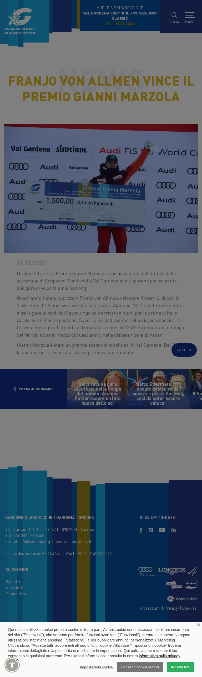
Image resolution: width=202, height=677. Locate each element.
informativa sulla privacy (159, 656)
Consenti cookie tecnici (140, 667)
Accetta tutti (180, 667)
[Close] (17, 659)
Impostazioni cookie (96, 667)
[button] (12, 665)
